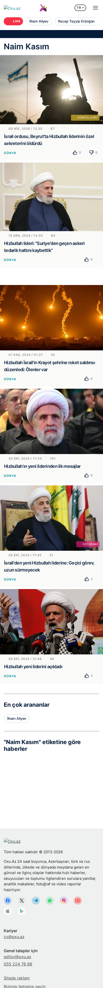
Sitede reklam (17, 977)
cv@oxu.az (14, 936)
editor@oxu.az (17, 956)
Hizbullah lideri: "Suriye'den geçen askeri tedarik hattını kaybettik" (44, 247)
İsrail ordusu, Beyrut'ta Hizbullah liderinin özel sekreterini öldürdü (49, 140)
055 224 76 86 (18, 963)
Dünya (10, 153)
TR (79, 8)
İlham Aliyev (16, 718)
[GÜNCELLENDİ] (51, 89)
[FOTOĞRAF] (51, 517)
